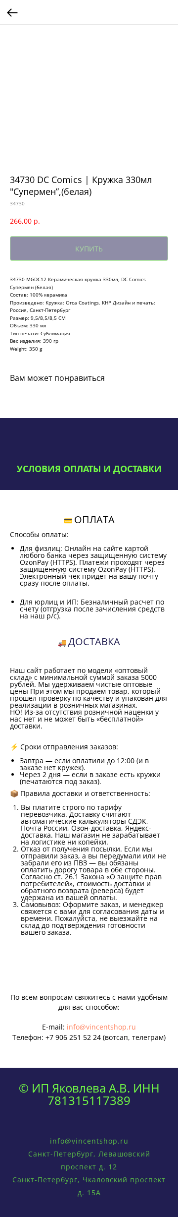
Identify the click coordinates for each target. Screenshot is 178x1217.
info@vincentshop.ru (101, 1027)
